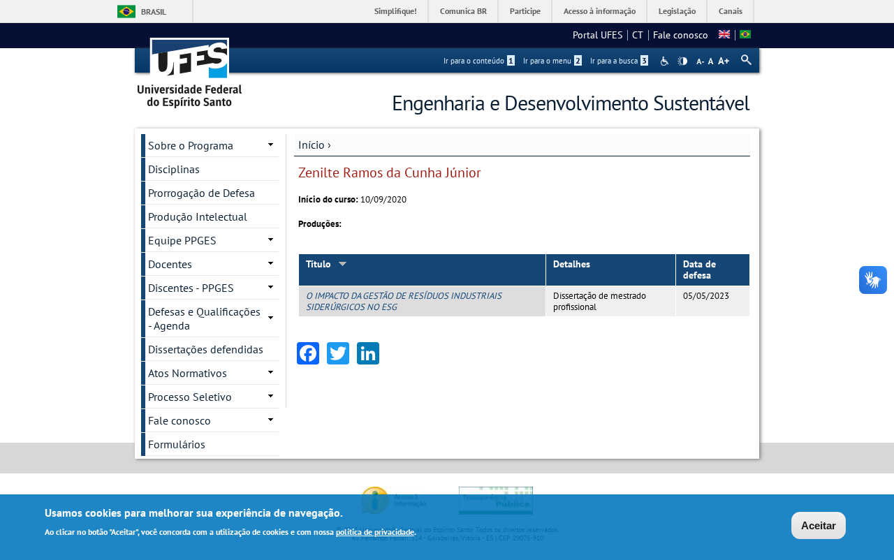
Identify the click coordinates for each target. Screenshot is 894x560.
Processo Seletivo (190, 397)
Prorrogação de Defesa (201, 193)
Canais (730, 11)
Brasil (153, 11)
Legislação (677, 11)
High (682, 61)
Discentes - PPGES (191, 288)
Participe (525, 11)
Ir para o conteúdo (478, 61)
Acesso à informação (600, 11)
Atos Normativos (187, 373)
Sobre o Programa (190, 145)
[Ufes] (190, 68)
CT (637, 35)
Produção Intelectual (197, 216)
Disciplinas (174, 169)
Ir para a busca (618, 61)
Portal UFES (597, 35)
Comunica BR (463, 11)
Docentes (170, 264)
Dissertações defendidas (205, 349)
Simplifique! (395, 11)
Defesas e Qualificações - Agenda (204, 318)
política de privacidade (375, 531)
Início (311, 145)
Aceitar (818, 525)
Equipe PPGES (182, 240)
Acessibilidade (666, 61)
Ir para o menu (551, 61)
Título (318, 264)
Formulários (176, 444)
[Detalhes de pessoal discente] (724, 35)
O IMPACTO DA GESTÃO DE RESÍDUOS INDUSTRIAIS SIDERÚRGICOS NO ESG (403, 301)
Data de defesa (699, 270)
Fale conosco (680, 35)
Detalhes (571, 264)
